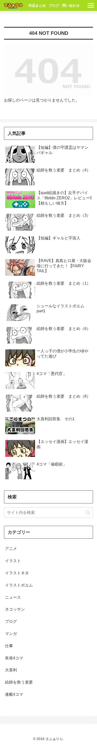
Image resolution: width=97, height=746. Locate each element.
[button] (88, 512)
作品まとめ (37, 5)
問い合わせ (71, 5)
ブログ (54, 5)
